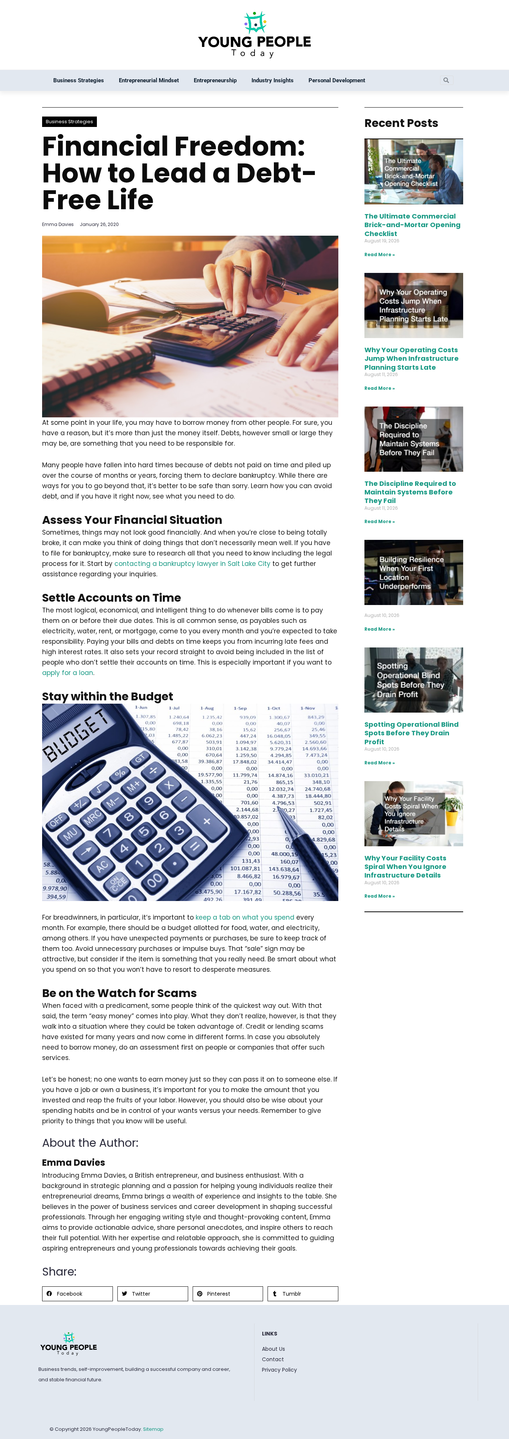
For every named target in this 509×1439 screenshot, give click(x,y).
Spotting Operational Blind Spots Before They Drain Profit (411, 733)
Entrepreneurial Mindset (149, 80)
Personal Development (337, 80)
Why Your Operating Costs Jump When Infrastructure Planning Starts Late (411, 358)
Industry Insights (273, 80)
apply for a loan (67, 672)
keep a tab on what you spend (245, 917)
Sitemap (153, 1429)
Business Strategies (78, 80)
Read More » (379, 254)
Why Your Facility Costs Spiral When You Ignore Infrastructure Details (405, 866)
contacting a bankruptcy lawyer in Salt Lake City (192, 563)
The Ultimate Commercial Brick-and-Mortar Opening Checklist (412, 224)
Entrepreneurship (215, 80)
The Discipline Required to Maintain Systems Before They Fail (410, 492)
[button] (77, 1294)
